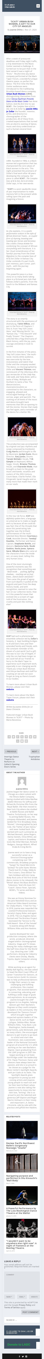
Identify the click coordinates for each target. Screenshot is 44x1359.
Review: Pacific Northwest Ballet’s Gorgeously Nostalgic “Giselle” (20, 1145)
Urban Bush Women (15, 94)
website (10, 689)
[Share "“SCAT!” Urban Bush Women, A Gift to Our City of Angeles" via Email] (22, 741)
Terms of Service (12, 1307)
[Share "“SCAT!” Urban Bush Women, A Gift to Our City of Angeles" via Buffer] (35, 737)
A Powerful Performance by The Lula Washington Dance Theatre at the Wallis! (21, 1211)
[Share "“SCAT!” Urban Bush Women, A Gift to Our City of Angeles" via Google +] (18, 737)
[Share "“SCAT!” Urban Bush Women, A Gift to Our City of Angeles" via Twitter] (13, 737)
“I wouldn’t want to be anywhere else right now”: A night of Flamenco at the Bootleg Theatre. (21, 1244)
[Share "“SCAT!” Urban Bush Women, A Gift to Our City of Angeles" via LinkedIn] (30, 737)
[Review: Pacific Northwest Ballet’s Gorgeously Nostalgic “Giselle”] (22, 1130)
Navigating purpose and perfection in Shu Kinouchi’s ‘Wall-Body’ (21, 1178)
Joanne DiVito (16, 29)
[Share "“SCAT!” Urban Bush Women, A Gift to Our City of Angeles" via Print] (26, 741)
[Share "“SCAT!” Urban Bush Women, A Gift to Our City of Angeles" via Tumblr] (22, 737)
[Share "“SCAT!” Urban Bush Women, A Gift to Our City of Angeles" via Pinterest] (26, 737)
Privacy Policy (25, 1305)
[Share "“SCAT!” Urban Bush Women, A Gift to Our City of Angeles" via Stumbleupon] (18, 741)
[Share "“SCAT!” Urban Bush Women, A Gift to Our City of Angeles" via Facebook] (9, 737)
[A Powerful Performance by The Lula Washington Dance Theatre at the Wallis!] (22, 1195)
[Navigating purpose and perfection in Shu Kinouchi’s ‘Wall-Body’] (22, 1163)
